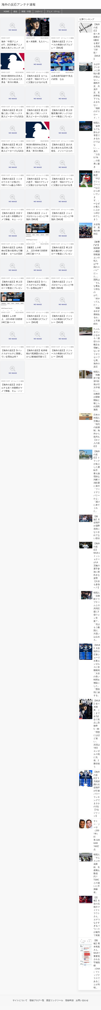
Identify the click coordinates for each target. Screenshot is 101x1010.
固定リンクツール (54, 1000)
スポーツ (38, 11)
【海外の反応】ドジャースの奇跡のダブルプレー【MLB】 (61, 44)
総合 (15, 11)
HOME (6, 11)
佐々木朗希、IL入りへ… (37, 41)
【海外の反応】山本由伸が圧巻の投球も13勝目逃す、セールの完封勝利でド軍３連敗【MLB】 (12, 253)
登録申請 (69, 1000)
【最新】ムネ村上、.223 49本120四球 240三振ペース (36, 250)
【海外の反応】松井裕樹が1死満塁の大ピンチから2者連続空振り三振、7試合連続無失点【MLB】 (37, 356)
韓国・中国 (26, 11)
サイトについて (20, 1000)
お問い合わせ (82, 1000)
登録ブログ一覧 (36, 1000)
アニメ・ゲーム (53, 11)
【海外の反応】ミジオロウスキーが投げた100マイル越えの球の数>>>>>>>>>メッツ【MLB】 (11, 185)
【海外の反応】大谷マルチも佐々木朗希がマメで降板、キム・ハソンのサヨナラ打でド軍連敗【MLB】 (11, 219)
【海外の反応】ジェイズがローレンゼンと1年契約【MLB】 (37, 216)
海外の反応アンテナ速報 (19, 4)
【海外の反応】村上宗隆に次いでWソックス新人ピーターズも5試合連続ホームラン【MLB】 (12, 116)
